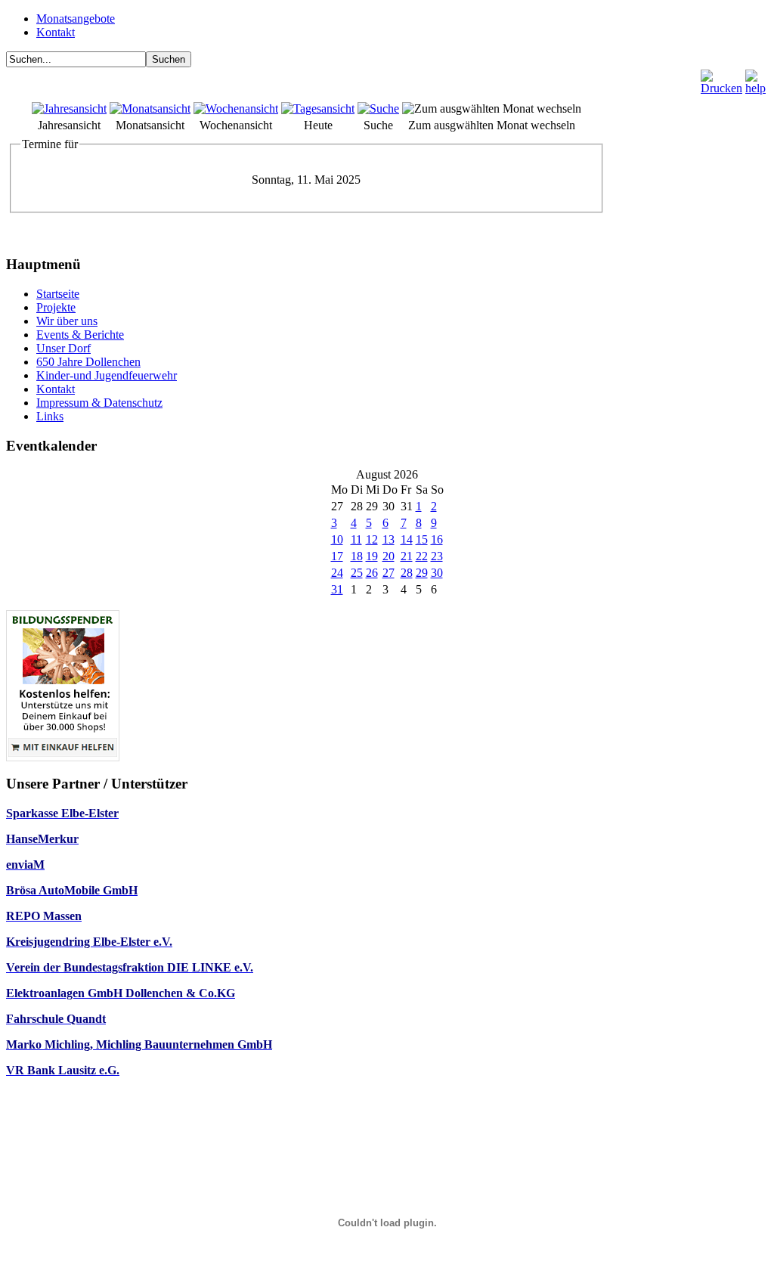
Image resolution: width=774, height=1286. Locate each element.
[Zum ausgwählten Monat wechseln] (491, 108)
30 (437, 572)
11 (356, 539)
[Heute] (317, 108)
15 (422, 539)
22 (422, 556)
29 (422, 572)
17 (337, 556)
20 (388, 556)
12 (372, 539)
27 (388, 572)
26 (372, 572)
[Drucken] (721, 78)
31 (337, 589)
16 (437, 539)
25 (357, 572)
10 (337, 539)
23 (437, 556)
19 (372, 556)
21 (407, 556)
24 (337, 572)
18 (357, 556)
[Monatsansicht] (150, 108)
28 (407, 572)
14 (407, 539)
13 (388, 539)
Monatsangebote (75, 18)
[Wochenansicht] (236, 108)
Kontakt (55, 32)
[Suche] (378, 108)
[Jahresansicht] (69, 108)
